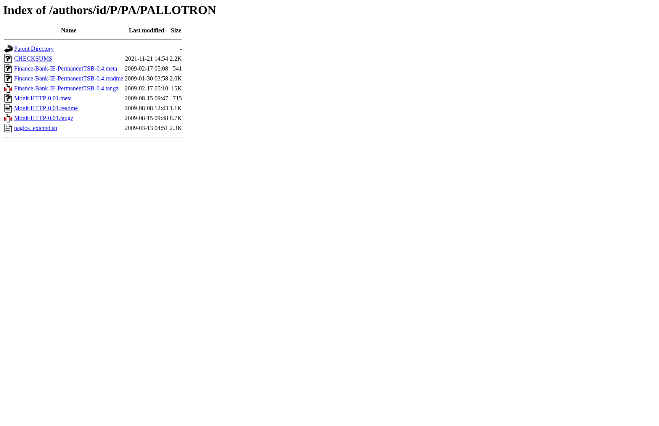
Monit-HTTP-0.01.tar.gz (43, 118)
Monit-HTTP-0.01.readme (46, 108)
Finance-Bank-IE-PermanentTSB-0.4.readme (68, 78)
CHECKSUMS (33, 58)
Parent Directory (34, 48)
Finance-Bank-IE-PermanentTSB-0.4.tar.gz (66, 88)
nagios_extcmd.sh (35, 128)
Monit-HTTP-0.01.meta (43, 98)
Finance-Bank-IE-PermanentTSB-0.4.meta (65, 68)
